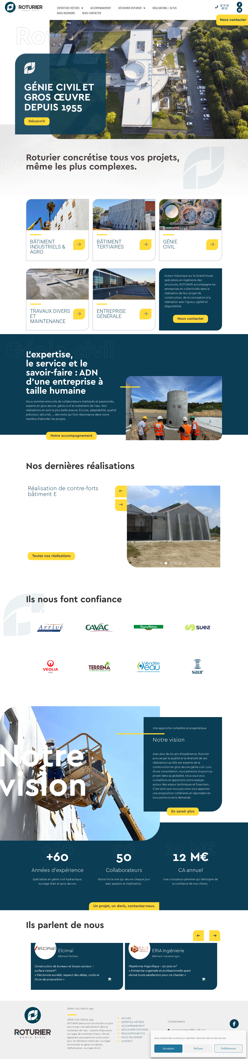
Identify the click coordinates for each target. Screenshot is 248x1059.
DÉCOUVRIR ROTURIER (130, 8)
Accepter (168, 1048)
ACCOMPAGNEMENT (100, 8)
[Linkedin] (239, 10)
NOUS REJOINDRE (66, 13)
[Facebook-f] (239, 4)
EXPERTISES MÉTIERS (68, 8)
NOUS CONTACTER (91, 13)
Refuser (198, 1048)
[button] (161, 563)
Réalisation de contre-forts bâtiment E (63, 491)
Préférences (228, 1048)
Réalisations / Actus (165, 8)
